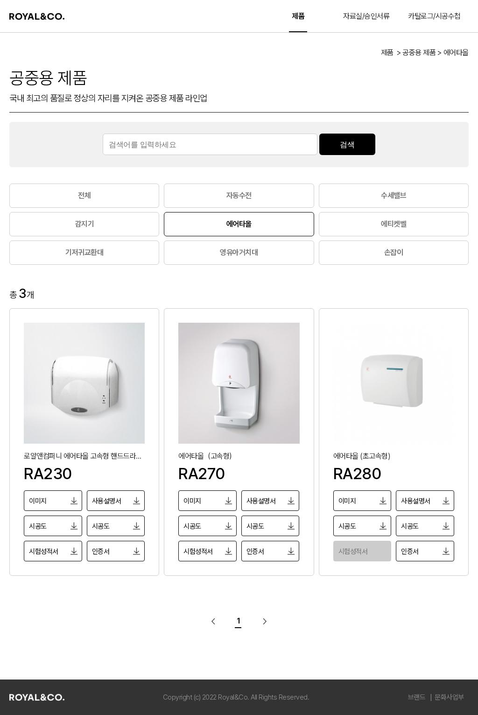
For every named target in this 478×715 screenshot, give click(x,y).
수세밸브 (393, 195)
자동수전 (239, 195)
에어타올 (239, 223)
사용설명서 (106, 501)
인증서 (101, 551)
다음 (262, 621)
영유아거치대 (239, 252)
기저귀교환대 (84, 252)
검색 (347, 144)
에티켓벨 (393, 223)
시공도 (38, 526)
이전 (215, 621)
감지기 (84, 223)
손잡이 (393, 252)
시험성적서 (43, 551)
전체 (84, 195)
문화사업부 (449, 697)
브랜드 (417, 697)
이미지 (38, 501)
